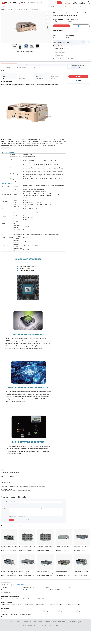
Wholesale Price (47, 621)
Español (18, 622)
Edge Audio (80, 611)
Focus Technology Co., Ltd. (37, 625)
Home (2, 9)
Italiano (39, 622)
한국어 (56, 622)
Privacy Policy (65, 625)
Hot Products (12, 621)
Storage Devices (4, 587)
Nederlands (48, 622)
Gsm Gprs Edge (14, 614)
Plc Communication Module (41, 604)
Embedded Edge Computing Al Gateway (54, 589)
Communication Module (33, 9)
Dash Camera (4, 589)
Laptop (69, 589)
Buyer (59, 6)
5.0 (73, 67)
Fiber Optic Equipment (28, 604)
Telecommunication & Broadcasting (21, 9)
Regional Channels (61, 621)
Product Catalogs (20, 584)
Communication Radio (6, 592)
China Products (19, 621)
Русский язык (33, 622)
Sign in (88, 3)
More (2, 616)
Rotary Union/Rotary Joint (28, 587)
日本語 (60, 622)
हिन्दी (63, 622)
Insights (79, 621)
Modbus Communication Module (56, 604)
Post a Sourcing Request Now (38, 519)
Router (19, 604)
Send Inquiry (62, 26)
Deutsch (43, 622)
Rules (89, 6)
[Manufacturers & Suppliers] (8, 2)
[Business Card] (87, 70)
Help (66, 6)
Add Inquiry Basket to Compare (26, 51)
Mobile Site (74, 621)
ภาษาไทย (67, 622)
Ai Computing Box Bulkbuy (25, 614)
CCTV (69, 587)
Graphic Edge (5, 614)
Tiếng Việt (76, 622)
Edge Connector (63, 611)
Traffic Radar (26, 589)
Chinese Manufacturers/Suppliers (30, 621)
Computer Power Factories (37, 611)
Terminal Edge (73, 611)
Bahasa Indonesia (82, 622)
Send (11, 519)
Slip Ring (47, 587)
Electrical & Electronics (9, 9)
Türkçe (71, 622)
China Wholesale (40, 621)
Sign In (54, 58)
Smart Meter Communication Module (73, 604)
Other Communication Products (9, 604)
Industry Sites (54, 621)
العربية (52, 622)
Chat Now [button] (81, 26)
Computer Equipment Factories (22, 611)
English (14, 622)
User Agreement (53, 625)
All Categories (6, 6)
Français (28, 622)
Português (23, 622)
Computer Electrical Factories (51, 611)
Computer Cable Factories (7, 611)
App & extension (73, 6)
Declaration (59, 625)
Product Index (68, 621)
